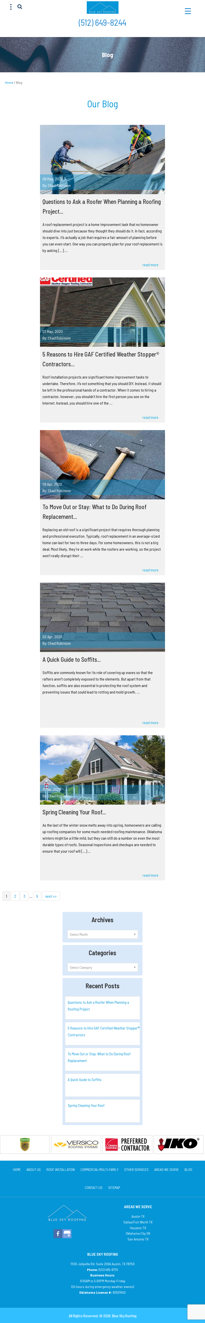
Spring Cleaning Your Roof (86, 1105)
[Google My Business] (67, 1233)
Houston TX (138, 1228)
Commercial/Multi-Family (99, 1169)
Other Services (136, 1169)
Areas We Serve (166, 1169)
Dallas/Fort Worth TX (138, 1222)
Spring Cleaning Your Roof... (74, 812)
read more (150, 264)
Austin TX (138, 1216)
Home (17, 1169)
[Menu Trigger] (188, 11)
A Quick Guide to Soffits (85, 1079)
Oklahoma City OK (138, 1233)
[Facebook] (58, 1233)
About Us (33, 1169)
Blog (188, 1169)
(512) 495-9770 (108, 1269)
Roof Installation (60, 1169)
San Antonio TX (138, 1239)
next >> (51, 896)
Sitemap (114, 1187)
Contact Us (93, 1187)
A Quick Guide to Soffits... (71, 659)
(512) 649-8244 (102, 22)
